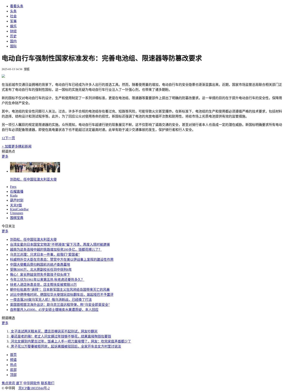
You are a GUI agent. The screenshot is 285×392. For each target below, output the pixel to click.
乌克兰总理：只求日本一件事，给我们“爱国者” (45, 254)
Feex (13, 186)
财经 (13, 31)
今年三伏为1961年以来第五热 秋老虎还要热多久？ (47, 279)
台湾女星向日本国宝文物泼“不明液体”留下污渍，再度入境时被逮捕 (60, 244)
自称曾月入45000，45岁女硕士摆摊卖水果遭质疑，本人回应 (54, 309)
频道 (13, 360)
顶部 (13, 375)
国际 (13, 46)
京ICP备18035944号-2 (34, 388)
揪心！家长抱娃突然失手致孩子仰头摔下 (40, 274)
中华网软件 (31, 383)
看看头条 (16, 6)
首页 (13, 355)
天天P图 (16, 205)
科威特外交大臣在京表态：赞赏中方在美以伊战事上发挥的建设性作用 (61, 259)
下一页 (10, 138)
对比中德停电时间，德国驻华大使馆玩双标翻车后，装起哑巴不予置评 (61, 294)
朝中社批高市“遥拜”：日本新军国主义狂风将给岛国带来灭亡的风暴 (60, 289)
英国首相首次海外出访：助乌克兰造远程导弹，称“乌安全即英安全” (60, 304)
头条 (13, 11)
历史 (13, 36)
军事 (13, 21)
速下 (19, 383)
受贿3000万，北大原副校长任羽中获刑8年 (41, 269)
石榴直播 (16, 191)
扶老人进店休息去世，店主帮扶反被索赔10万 (43, 284)
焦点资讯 (8, 383)
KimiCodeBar (19, 209)
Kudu (14, 195)
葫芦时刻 (16, 200)
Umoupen (16, 213)
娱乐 (13, 26)
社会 (13, 16)
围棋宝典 (16, 218)
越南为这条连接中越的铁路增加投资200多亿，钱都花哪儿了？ (56, 249)
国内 (13, 41)
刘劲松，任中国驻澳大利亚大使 (33, 179)
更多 (5, 156)
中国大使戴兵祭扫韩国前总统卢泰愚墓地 (40, 264)
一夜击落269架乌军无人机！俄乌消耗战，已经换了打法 (51, 299)
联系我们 (47, 383)
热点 (13, 365)
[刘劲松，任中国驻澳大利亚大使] (35, 171)
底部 (13, 370)
